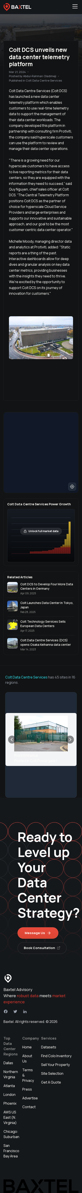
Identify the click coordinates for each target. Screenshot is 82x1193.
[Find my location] (72, 486)
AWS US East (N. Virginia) (10, 1117)
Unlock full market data (43, 531)
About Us (27, 1058)
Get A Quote (51, 1082)
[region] (41, 452)
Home (27, 1047)
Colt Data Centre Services (26, 677)
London (9, 1094)
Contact (29, 1106)
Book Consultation (39, 948)
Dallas (8, 1062)
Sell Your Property (55, 1064)
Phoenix (9, 1103)
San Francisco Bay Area (11, 1150)
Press (27, 1089)
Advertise (30, 1098)
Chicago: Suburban (11, 1134)
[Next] (70, 740)
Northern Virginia (10, 1074)
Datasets (48, 1047)
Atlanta (9, 1085)
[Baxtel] (17, 7)
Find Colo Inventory (56, 1055)
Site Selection (52, 1073)
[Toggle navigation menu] (75, 7)
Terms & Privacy (28, 1075)
